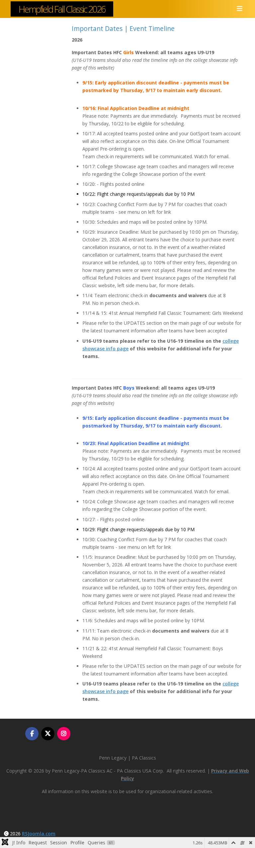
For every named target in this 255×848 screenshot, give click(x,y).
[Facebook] (32, 733)
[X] (47, 733)
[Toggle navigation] (237, 9)
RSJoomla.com (38, 833)
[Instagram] (63, 733)
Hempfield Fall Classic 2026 (62, 9)
